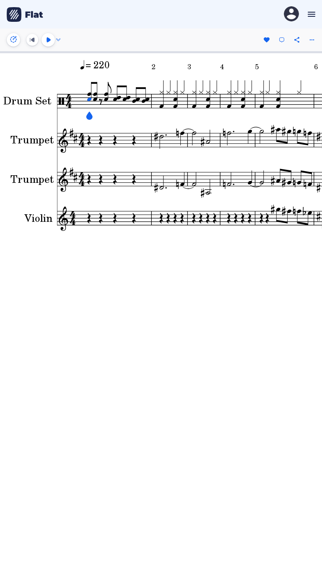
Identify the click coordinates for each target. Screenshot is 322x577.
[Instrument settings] (13, 40)
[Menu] (310, 14)
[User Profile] (291, 14)
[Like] (266, 39)
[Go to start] (32, 40)
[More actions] (312, 39)
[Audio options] (58, 40)
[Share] (296, 39)
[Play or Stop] (48, 40)
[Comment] (281, 39)
